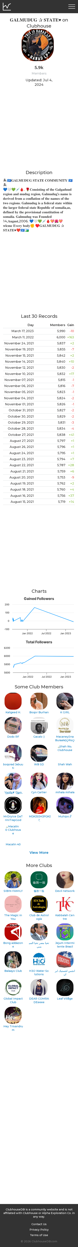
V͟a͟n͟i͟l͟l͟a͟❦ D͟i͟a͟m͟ (13, 792)
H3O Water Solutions (39, 972)
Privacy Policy (39, 1229)
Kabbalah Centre (64, 917)
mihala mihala (64, 792)
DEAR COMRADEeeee (39, 1000)
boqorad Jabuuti (13, 766)
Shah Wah (65, 764)
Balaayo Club (13, 971)
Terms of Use (39, 1235)
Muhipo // (64, 816)
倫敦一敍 (39, 891)
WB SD (39, 764)
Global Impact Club (13, 1000)
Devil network (65, 891)
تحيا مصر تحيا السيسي (39, 944)
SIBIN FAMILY (13, 891)
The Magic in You (13, 917)
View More (39, 853)
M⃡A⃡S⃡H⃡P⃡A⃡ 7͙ (39, 818)
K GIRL (65, 712)
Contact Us (39, 1224)
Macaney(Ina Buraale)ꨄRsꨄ (65, 738)
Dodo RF (13, 736)
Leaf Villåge (65, 998)
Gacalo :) (38, 736)
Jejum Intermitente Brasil (64, 944)
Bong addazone (13, 944)
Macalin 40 (13, 844)
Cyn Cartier (39, 792)
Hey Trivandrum (13, 1028)
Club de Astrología (39, 917)
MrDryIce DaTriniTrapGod (13, 818)
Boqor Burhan (39, 712)
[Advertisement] (39, 131)
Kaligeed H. (13, 712)
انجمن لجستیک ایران (65, 972)
